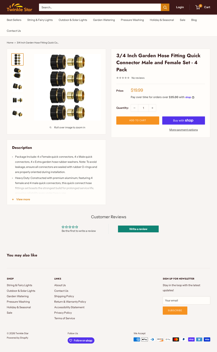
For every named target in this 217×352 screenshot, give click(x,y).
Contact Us (14, 30)
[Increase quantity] (152, 108)
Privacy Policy (63, 312)
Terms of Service (64, 318)
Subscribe (175, 310)
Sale (182, 20)
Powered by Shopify (17, 337)
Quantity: (122, 107)
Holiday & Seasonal (162, 20)
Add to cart (137, 120)
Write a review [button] (138, 229)
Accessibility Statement (69, 307)
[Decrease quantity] (134, 108)
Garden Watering (104, 20)
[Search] (165, 7)
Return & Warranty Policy (70, 301)
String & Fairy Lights (40, 20)
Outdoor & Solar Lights (73, 20)
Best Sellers (14, 20)
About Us (60, 285)
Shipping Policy (64, 296)
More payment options (183, 129)
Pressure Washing (132, 20)
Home (10, 42)
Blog (194, 20)
